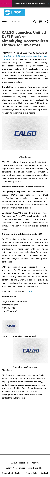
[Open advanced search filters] (40, 21)
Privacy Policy (32, 473)
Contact (44, 473)
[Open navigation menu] (4, 21)
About (14, 463)
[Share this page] (46, 21)
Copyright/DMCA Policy (12, 473)
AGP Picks (6, 4)
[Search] (34, 21)
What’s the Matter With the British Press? (25, 4)
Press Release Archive (29, 463)
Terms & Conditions (35, 468)
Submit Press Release (15, 468)
